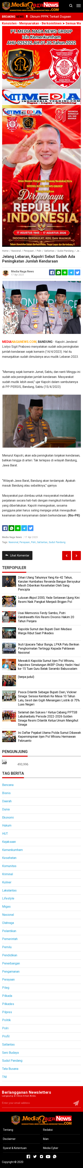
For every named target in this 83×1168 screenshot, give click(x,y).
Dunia (6, 809)
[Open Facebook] (28, 1156)
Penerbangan (11, 963)
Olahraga (8, 923)
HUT (5, 833)
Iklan (46, 1138)
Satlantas (42, 542)
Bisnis (6, 793)
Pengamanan (10, 971)
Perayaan (24, 542)
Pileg (5, 988)
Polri (33, 542)
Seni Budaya (10, 1052)
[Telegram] (71, 272)
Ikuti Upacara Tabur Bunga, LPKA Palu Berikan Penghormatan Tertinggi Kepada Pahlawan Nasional (48, 648)
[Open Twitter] (35, 1156)
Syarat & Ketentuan (15, 1148)
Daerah (7, 801)
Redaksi (48, 1129)
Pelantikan (9, 931)
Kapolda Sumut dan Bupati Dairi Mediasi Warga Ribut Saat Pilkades (45, 631)
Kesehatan (9, 858)
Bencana (8, 785)
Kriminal (7, 874)
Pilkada (7, 996)
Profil (5, 1036)
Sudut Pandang (57, 542)
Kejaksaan (9, 842)
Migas (6, 906)
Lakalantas (9, 890)
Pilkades (8, 1004)
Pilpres (7, 1012)
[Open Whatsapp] (54, 1156)
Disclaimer (9, 1138)
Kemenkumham (12, 850)
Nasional (13, 542)
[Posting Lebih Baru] (76, 555)
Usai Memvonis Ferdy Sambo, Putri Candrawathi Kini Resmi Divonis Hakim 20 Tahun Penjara (46, 617)
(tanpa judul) (26, 677)
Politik (6, 1020)
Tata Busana (10, 1069)
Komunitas (9, 866)
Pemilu (7, 947)
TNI (4, 1077)
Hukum (6, 825)
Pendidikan (9, 955)
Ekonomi (8, 817)
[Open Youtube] (48, 1156)
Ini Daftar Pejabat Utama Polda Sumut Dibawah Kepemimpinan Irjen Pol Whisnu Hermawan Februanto (49, 737)
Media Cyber (50, 1148)
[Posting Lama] (66, 555)
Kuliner (6, 882)
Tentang (8, 1129)
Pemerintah (10, 939)
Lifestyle (8, 898)
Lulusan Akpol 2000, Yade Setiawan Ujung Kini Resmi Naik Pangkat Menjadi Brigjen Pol (49, 600)
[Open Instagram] (41, 1156)
